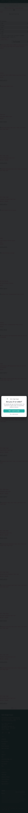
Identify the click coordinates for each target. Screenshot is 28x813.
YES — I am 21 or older (14, 411)
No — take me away (14, 414)
